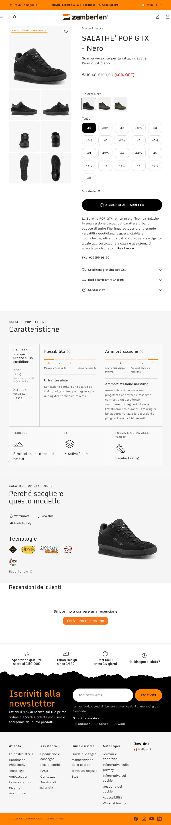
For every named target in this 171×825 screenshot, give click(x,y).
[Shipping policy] (27, 658)
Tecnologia (16, 770)
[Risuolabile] (68, 550)
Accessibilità (112, 797)
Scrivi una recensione (85, 621)
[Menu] (3, 17)
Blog (75, 776)
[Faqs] (144, 658)
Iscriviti (148, 695)
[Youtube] (151, 818)
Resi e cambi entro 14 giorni (106, 280)
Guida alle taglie (84, 754)
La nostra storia (21, 754)
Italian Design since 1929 (66, 661)
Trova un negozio (25, 4)
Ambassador (18, 776)
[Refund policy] (105, 658)
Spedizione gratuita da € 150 (107, 270)
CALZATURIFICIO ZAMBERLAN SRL (41, 818)
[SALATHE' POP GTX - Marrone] (104, 104)
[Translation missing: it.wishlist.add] (66, 31)
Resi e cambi (50, 764)
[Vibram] (28, 550)
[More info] (68, 351)
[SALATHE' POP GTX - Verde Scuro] (120, 104)
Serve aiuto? (96, 290)
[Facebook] (135, 818)
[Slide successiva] (115, 5)
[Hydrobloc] (49, 550)
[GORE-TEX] (13, 550)
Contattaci (48, 776)
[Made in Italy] (13, 562)
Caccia (103, 724)
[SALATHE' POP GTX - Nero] (88, 104)
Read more (125, 248)
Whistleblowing (114, 803)
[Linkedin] (159, 818)
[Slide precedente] (52, 5)
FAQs (44, 770)
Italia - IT (152, 4)
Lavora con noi (20, 782)
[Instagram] (144, 818)
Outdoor (84, 724)
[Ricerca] (15, 17)
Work (121, 724)
